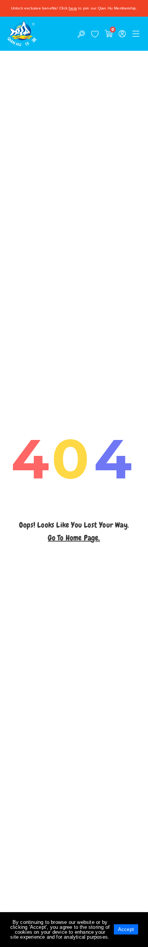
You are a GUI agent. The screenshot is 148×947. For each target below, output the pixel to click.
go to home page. (74, 538)
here (73, 8)
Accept (126, 929)
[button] (135, 33)
